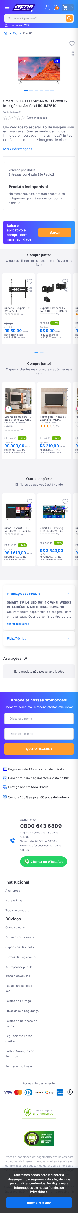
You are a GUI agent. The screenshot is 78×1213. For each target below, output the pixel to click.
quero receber (39, 749)
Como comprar (15, 927)
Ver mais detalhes (18, 623)
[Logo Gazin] (23, 8)
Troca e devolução (17, 975)
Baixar (55, 232)
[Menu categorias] (7, 7)
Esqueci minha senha (19, 937)
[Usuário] (47, 7)
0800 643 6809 (41, 826)
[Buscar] (69, 18)
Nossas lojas (13, 900)
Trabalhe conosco (17, 910)
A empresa (12, 890)
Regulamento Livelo (18, 1066)
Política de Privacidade (47, 1190)
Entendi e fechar (39, 1202)
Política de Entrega (18, 1001)
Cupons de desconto (19, 947)
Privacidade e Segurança (22, 1011)
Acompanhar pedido (18, 967)
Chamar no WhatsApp (47, 861)
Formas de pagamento (20, 957)
